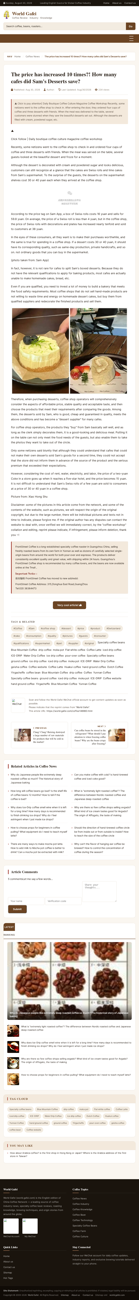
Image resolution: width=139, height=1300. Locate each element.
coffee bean (33, 672)
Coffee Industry (81, 1204)
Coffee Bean (79, 1214)
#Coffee (18, 628)
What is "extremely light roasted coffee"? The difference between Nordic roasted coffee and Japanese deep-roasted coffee (100, 794)
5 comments (15, 879)
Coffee (88, 672)
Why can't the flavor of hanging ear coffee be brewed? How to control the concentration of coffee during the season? (99, 847)
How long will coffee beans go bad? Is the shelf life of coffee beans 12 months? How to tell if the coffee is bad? (39, 794)
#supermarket (42, 643)
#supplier (73, 643)
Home (106, 3)
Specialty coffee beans (111, 642)
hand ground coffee (94, 667)
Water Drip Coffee (34, 655)
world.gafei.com (117, 1295)
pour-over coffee (75, 655)
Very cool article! (68, 605)
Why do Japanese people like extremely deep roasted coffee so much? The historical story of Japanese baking (37, 778)
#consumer (100, 635)
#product (95, 628)
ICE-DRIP (16, 655)
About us (116, 3)
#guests (83, 635)
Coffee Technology (83, 1220)
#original (89, 643)
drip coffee (45, 649)
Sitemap (7, 1272)
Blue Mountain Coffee (24, 649)
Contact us (130, 3)
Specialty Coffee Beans (85, 1225)
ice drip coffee (55, 655)
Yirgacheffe (18, 672)
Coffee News (33, 56)
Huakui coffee (72, 667)
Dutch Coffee (115, 667)
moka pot (58, 649)
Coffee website (38, 667)
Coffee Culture (80, 1236)
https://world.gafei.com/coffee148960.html (69, 711)
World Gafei (82, 707)
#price (80, 628)
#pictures (68, 635)
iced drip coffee (112, 649)
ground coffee (19, 661)
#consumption (33, 635)
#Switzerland (113, 628)
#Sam (31, 628)
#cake (17, 635)
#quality (52, 635)
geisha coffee (19, 667)
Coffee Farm (79, 1231)
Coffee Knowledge (82, 1209)
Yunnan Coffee (102, 672)
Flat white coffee (75, 649)
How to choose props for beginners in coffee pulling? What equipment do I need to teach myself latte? (39, 831)
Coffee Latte (94, 649)
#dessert (66, 628)
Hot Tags (8, 1278)
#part (59, 643)
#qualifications (21, 643)
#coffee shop (48, 628)
